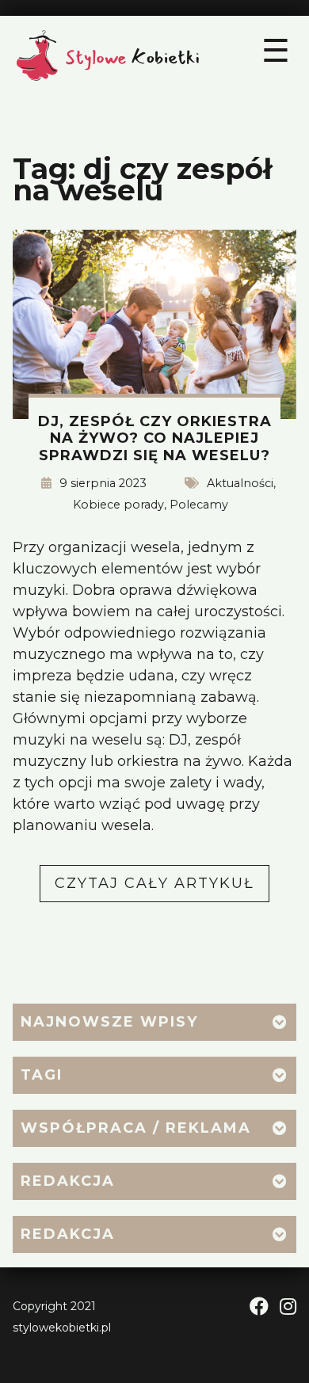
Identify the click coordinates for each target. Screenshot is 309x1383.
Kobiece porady (118, 504)
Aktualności (240, 483)
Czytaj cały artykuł (162, 888)
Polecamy (199, 504)
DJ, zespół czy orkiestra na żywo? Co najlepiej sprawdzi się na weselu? (155, 438)
